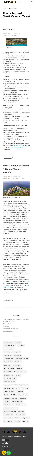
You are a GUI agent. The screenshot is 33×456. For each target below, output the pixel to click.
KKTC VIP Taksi (16, 375)
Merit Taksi (8, 29)
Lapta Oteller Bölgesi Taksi (10, 398)
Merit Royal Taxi (8, 421)
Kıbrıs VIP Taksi (23, 394)
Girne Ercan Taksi (8, 358)
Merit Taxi (25, 421)
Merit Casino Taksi (8, 404)
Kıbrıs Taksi (17, 33)
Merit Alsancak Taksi (17, 401)
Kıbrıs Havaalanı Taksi (9, 381)
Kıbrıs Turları (6, 326)
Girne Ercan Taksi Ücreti (22, 358)
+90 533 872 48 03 (19, 145)
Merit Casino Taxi (20, 404)
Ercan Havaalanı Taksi (9, 345)
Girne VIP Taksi (8, 371)
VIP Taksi (14, 35)
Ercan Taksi (21, 345)
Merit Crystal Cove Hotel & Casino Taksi (14, 411)
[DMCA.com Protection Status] (16, 440)
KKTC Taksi (7, 375)
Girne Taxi (19, 368)
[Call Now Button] (4, 452)
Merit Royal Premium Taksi (11, 418)
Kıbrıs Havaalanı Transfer (10, 385)
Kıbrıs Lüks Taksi (23, 385)
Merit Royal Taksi (7, 323)
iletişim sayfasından (17, 147)
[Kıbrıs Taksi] (11, 2)
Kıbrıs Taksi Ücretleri (9, 391)
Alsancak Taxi (17, 342)
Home (5, 8)
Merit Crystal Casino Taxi (10, 408)
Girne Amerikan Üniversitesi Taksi (12, 355)
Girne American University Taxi (11, 352)
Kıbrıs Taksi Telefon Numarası (20, 388)
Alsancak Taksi (6, 35)
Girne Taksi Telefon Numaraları (12, 365)
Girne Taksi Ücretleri (9, 368)
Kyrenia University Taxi (9, 378)
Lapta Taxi (6, 401)
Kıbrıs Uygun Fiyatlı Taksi (10, 394)
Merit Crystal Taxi (20, 414)
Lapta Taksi (23, 398)
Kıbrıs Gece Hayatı (7, 331)
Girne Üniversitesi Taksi (20, 371)
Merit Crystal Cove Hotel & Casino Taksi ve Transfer (16, 169)
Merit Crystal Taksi (8, 414)
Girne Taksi (18, 362)
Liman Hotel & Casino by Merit (10, 328)
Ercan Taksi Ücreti (8, 348)
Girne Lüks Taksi (8, 362)
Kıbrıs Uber (20, 391)
